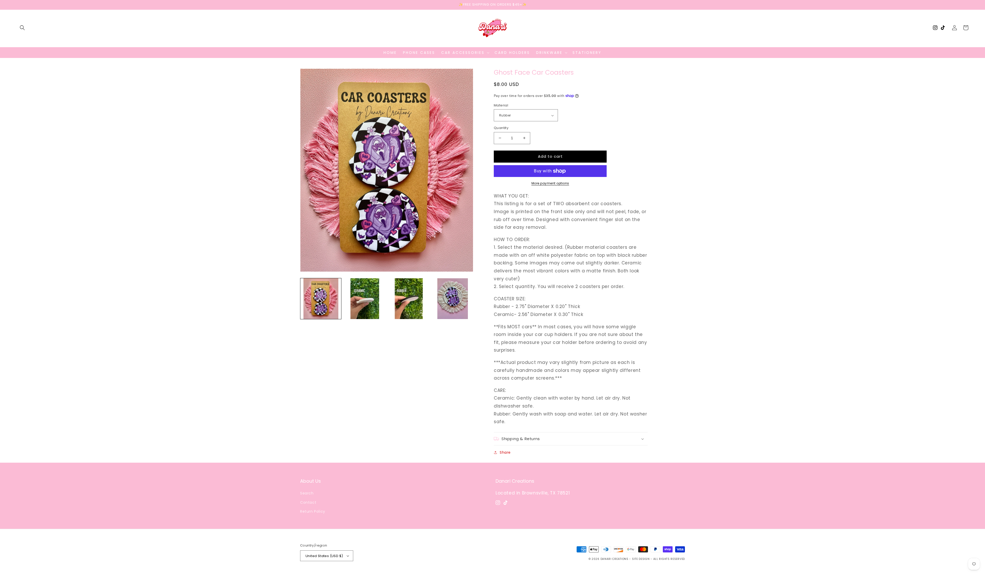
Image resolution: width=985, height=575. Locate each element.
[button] (22, 27)
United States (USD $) (324, 555)
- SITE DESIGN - (641, 559)
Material (501, 105)
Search (307, 493)
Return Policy (312, 511)
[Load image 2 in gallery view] (364, 298)
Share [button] (505, 452)
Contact (308, 502)
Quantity (501, 127)
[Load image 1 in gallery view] (320, 298)
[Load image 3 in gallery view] (408, 298)
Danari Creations (614, 559)
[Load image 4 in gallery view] (452, 298)
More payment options (550, 183)
